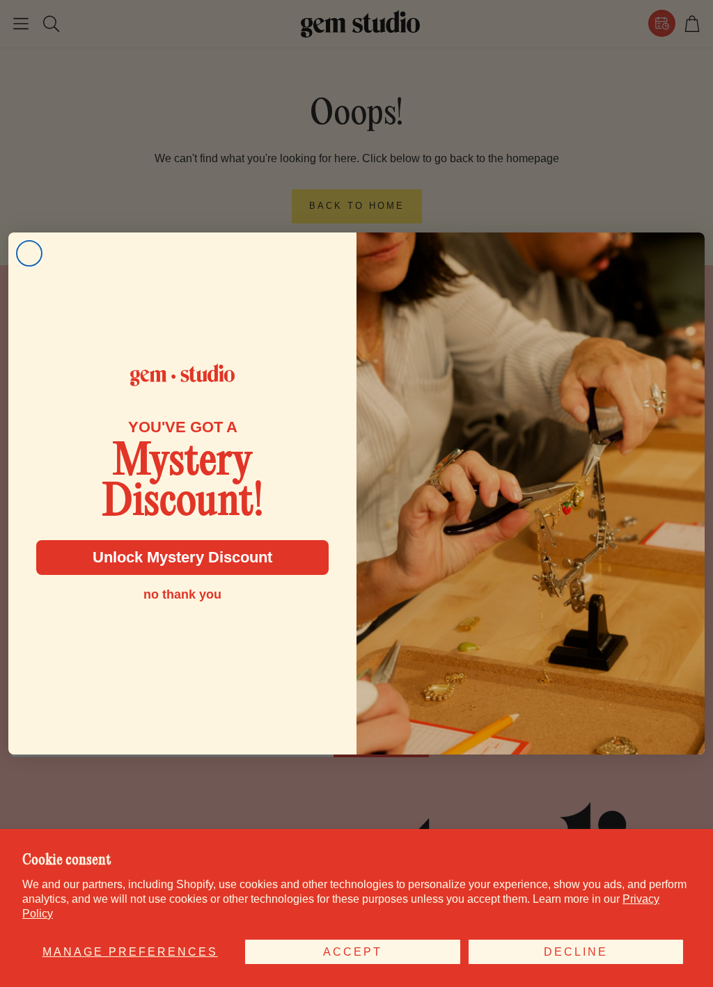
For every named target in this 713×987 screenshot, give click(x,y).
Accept (352, 952)
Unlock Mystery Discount (182, 557)
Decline (576, 952)
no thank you (182, 594)
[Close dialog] (29, 253)
